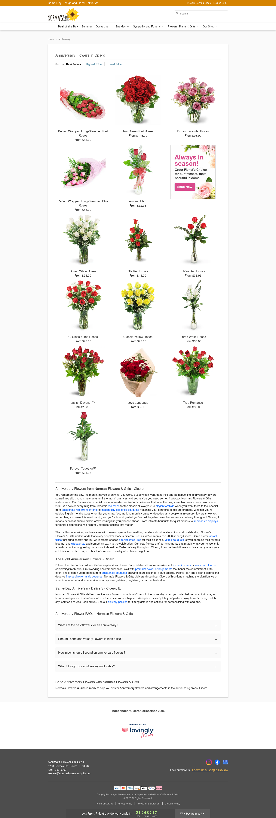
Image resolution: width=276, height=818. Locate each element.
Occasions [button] (102, 26)
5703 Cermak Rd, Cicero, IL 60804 (68, 766)
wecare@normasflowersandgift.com (69, 773)
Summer (87, 26)
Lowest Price (114, 64)
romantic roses (182, 565)
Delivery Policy (172, 803)
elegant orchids (165, 506)
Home (51, 39)
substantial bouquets (114, 572)
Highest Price (94, 64)
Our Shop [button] (209, 26)
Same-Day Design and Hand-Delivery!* (73, 3)
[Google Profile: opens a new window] (225, 762)
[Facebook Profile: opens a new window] (217, 762)
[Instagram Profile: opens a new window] (209, 762)
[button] (266, 802)
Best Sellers (73, 64)
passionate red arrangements (80, 509)
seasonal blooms (205, 565)
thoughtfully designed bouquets (120, 509)
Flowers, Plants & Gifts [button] (182, 26)
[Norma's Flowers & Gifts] (75, 14)
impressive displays (206, 521)
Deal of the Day (68, 26)
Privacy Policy (125, 803)
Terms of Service (104, 803)
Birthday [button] (121, 26)
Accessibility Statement (148, 803)
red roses (114, 506)
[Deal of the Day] (193, 172)
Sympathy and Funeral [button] (147, 26)
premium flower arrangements (153, 569)
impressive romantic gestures (84, 576)
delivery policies (117, 602)
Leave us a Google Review (210, 770)
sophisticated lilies (130, 540)
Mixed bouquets (174, 540)
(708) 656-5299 (57, 770)
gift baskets (78, 543)
